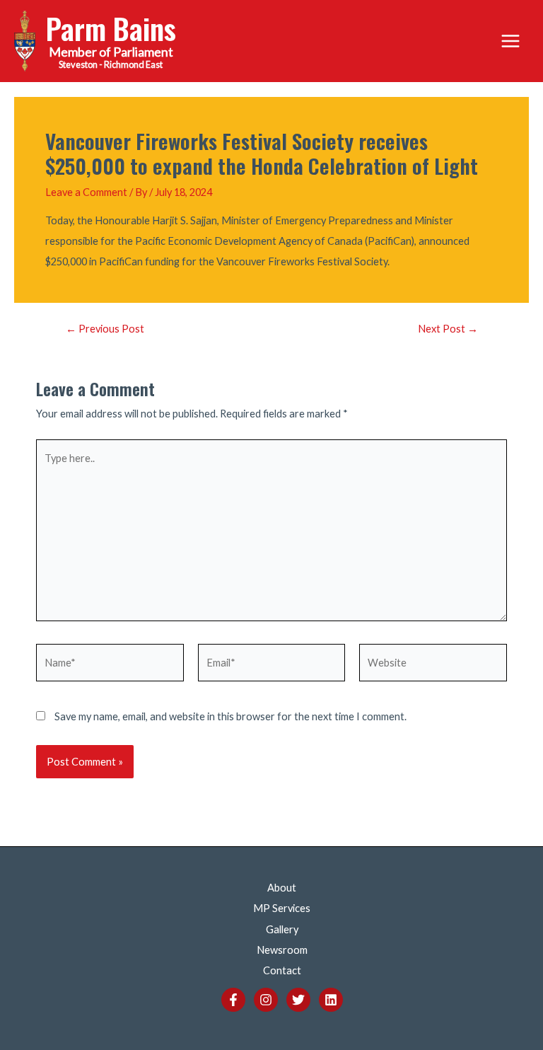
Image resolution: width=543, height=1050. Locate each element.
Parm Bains (111, 28)
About (281, 888)
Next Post (448, 329)
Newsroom (282, 950)
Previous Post (105, 329)
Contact (282, 970)
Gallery (282, 929)
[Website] (433, 665)
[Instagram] (266, 1000)
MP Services (281, 908)
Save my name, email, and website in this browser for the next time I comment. (230, 716)
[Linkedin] (331, 1000)
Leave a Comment (86, 192)
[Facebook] (233, 1000)
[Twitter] (298, 1000)
